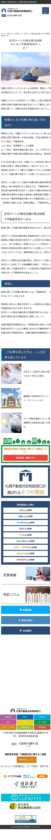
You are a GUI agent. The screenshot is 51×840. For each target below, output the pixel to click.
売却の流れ (27, 620)
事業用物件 (42, 727)
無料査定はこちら (26, 760)
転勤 (25, 722)
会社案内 (27, 631)
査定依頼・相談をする (25, 458)
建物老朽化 (25, 727)
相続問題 (8, 717)
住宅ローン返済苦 (8, 727)
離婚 (8, 722)
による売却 (25, 510)
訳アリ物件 (42, 722)
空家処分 (42, 717)
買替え (25, 717)
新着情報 (27, 610)
